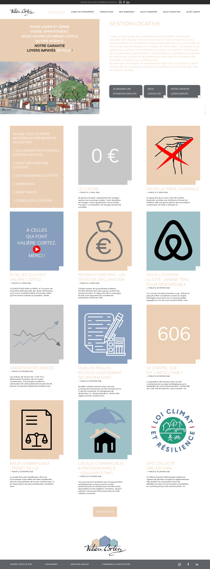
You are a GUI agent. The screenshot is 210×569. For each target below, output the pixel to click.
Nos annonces (126, 12)
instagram (179, 564)
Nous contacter (171, 12)
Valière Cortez (22, 12)
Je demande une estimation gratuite (125, 91)
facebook (188, 564)
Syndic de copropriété (82, 12)
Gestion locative (56, 12)
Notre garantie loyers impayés (180, 91)
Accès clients (193, 12)
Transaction (106, 12)
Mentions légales (80, 564)
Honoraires (51, 564)
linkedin (197, 564)
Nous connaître (148, 12)
